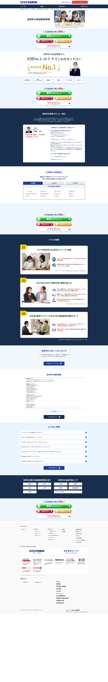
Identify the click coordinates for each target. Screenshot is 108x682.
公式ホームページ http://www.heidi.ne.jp (76, 612)
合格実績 (48, 80)
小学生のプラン (38, 531)
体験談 (58, 80)
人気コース (79, 80)
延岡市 (44, 484)
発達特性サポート (51, 539)
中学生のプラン (38, 533)
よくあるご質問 (78, 542)
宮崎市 (60, 484)
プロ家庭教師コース (52, 531)
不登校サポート (51, 537)
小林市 (44, 488)
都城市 (29, 484)
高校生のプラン (38, 535)
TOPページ (23, 529)
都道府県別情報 (79, 529)
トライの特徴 (69, 80)
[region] (66, 143)
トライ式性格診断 (79, 538)
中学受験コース (51, 533)
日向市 (29, 492)
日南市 (29, 488)
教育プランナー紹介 (37, 80)
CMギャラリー (78, 535)
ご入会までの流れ (79, 533)
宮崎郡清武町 (75, 488)
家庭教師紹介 (27, 80)
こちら (61, 159)
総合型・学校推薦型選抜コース (54, 535)
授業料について (78, 531)
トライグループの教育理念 (80, 540)
